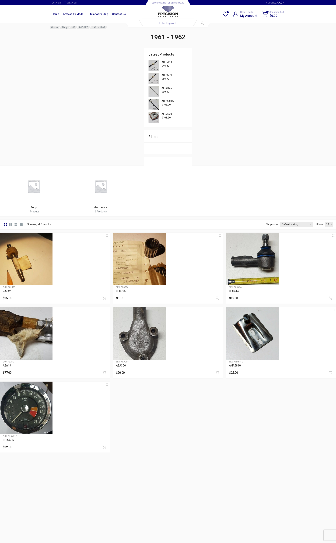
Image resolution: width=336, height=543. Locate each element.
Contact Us (119, 14)
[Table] (21, 224)
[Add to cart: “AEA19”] (104, 372)
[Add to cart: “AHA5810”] (330, 372)
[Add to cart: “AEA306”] (217, 372)
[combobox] (168, 23)
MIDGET (83, 27)
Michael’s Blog (99, 14)
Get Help (56, 2)
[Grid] (5, 224)
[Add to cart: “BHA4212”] (104, 447)
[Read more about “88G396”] (217, 298)
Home (55, 14)
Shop (65, 27)
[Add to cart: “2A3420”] (104, 298)
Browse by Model (73, 14)
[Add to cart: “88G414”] (330, 298)
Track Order (70, 2)
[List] (16, 224)
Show (319, 224)
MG (73, 27)
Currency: (274, 2)
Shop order (272, 224)
